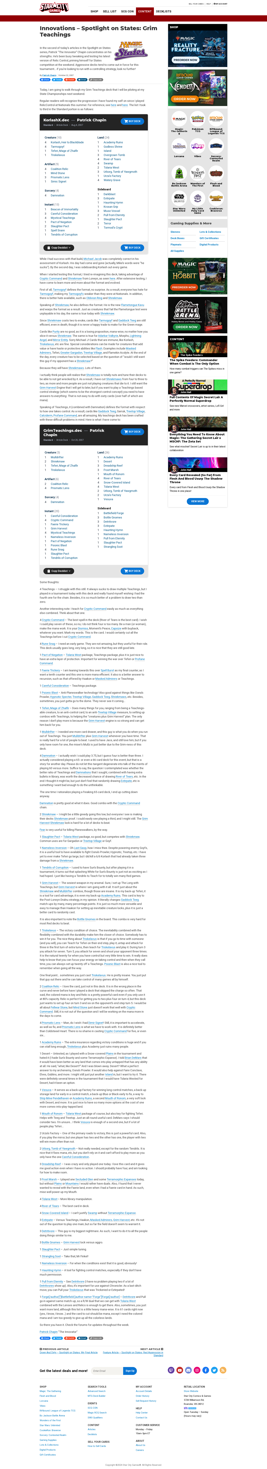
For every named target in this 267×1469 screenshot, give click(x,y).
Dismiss (83, 628)
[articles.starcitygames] (223, 1370)
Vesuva (108, 499)
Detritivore (110, 521)
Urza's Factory (112, 176)
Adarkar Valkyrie (108, 335)
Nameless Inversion (63, 537)
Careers (140, 1450)
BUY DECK (134, 121)
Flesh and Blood (216, 184)
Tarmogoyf (57, 146)
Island (107, 150)
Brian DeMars (133, 1057)
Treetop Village (92, 352)
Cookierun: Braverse (216, 209)
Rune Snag (57, 549)
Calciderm (46, 415)
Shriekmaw (75, 278)
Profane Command (65, 415)
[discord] (188, 1370)
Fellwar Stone (59, 1007)
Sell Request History (146, 1401)
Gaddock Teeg (127, 320)
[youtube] (179, 1370)
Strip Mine (46, 1098)
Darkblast (109, 194)
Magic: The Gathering (179, 131)
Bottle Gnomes (113, 517)
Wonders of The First (197, 184)
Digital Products (209, 244)
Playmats (176, 244)
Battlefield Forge (114, 513)
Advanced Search (97, 1391)
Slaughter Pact (60, 226)
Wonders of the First (50, 1420)
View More (197, 501)
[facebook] (205, 1370)
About (140, 1440)
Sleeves (175, 231)
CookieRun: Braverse (50, 1430)
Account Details (144, 1391)
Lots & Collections (210, 231)
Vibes (197, 156)
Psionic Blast (59, 545)
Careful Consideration (64, 213)
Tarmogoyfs (76, 293)
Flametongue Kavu (132, 305)
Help (208, 4)
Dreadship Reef (113, 465)
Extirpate (109, 198)
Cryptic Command (51, 278)
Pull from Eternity (114, 215)
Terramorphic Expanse (122, 1213)
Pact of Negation (61, 222)
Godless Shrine (113, 146)
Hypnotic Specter (60, 696)
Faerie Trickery (60, 524)
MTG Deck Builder (97, 1396)
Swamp (108, 163)
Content (145, 11)
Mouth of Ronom (114, 474)
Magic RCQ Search (97, 1412)
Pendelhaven (61, 1098)
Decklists (163, 11)
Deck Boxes (177, 238)
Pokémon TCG (197, 130)
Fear (42, 829)
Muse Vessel (112, 210)
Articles (91, 1429)
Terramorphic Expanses (121, 1179)
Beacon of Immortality (64, 209)
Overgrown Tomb (114, 155)
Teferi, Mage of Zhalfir (64, 150)
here (113, 105)
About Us (140, 1445)
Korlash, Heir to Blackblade (67, 142)
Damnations (83, 772)
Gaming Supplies (48, 1440)
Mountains (72, 1183)
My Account (144, 1386)
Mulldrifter (57, 457)
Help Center (142, 1412)
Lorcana (179, 156)
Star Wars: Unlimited (179, 209)
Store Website (191, 1391)
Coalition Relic (59, 169)
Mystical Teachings (63, 217)
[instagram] (197, 1370)
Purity (56, 331)
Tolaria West (111, 167)
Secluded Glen (84, 1179)
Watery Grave (112, 180)
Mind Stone (58, 173)
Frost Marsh (111, 470)
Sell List (110, 11)
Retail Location (194, 1386)
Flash (99, 348)
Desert (108, 461)
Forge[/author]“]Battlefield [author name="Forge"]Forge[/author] (81, 1296)
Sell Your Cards (196, 4)
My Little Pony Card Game (197, 210)
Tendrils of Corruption (64, 234)
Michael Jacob (93, 258)
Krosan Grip (111, 206)
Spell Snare (58, 230)
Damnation (57, 195)
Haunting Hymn (113, 202)
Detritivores (47, 1285)
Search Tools (97, 1386)
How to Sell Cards (97, 1446)
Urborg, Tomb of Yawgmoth (120, 171)
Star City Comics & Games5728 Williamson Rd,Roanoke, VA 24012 (197, 1400)
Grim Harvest (48, 387)
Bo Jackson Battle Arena (179, 184)
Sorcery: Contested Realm (216, 158)
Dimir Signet (95, 1022)
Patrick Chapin (49, 75)
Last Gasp (80, 847)
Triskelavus (58, 155)
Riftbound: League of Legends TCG (216, 131)
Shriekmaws (76, 368)
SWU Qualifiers (95, 1417)
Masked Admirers (106, 678)
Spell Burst (107, 670)
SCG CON (127, 11)
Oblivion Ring (94, 298)
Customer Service (148, 1425)
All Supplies (177, 250)
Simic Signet (58, 181)
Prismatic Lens (60, 177)
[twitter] (214, 1370)
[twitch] (171, 1370)
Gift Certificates (209, 238)
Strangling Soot (113, 546)
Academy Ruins (113, 142)
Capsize (116, 628)
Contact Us (141, 1417)
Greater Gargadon (71, 352)
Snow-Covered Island (117, 482)
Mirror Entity (60, 340)
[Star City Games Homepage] (59, 7)
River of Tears (112, 159)
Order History (142, 1396)
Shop (94, 11)
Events (92, 1403)
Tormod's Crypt (113, 227)
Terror (107, 223)
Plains (110, 1053)
